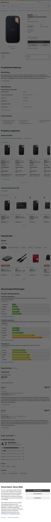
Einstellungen (37, 498)
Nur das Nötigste (38, 493)
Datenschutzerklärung (13, 517)
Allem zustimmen (38, 490)
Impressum (3, 517)
